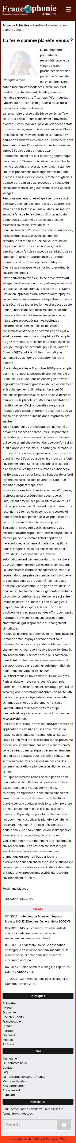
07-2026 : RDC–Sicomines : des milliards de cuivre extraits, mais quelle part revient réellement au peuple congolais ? (36, 933)
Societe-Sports (13, 1017)
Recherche (10, 1058)
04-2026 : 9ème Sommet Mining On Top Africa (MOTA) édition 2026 (37, 969)
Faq (5, 1072)
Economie (9, 1012)
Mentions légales (14, 1081)
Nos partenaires (13, 1086)
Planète (38, 25)
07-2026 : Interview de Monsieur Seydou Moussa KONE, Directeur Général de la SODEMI (37, 919)
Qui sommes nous (15, 1063)
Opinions (9, 1035)
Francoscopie (12, 1021)
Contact (8, 1067)
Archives (8, 1044)
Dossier (8, 1008)
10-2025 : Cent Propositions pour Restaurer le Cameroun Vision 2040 (36, 981)
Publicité (9, 1095)
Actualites (22, 25)
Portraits (8, 1031)
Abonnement (11, 1090)
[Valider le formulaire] (64, 1125)
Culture (8, 1026)
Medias (8, 1040)
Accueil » (9, 25)
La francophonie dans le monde (24, 1077)
